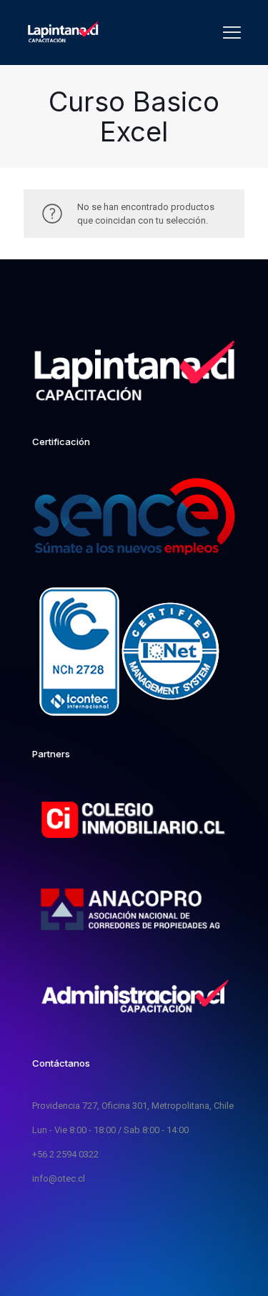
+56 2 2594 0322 (65, 1154)
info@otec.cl (58, 1178)
